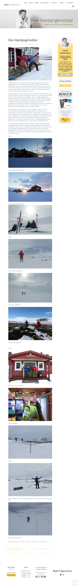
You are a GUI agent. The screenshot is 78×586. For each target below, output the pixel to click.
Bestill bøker (66, 120)
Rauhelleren (34, 541)
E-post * (11, 569)
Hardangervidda (15, 541)
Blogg (31, 3)
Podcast (54, 3)
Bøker (37, 3)
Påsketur (27, 541)
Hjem (25, 3)
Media (62, 3)
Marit (12, 5)
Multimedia (44, 3)
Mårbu (22, 541)
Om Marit (70, 3)
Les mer (28, 575)
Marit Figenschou (14, 44)
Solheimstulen (43, 541)
